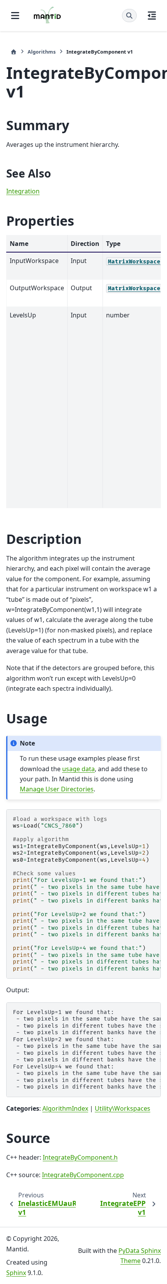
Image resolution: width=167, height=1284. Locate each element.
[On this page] (152, 15)
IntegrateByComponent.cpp (83, 1175)
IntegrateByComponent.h (80, 1157)
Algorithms (42, 51)
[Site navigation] (15, 15)
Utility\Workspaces (122, 1108)
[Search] (129, 15)
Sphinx (16, 1272)
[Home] (13, 52)
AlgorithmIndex (65, 1108)
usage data (78, 769)
